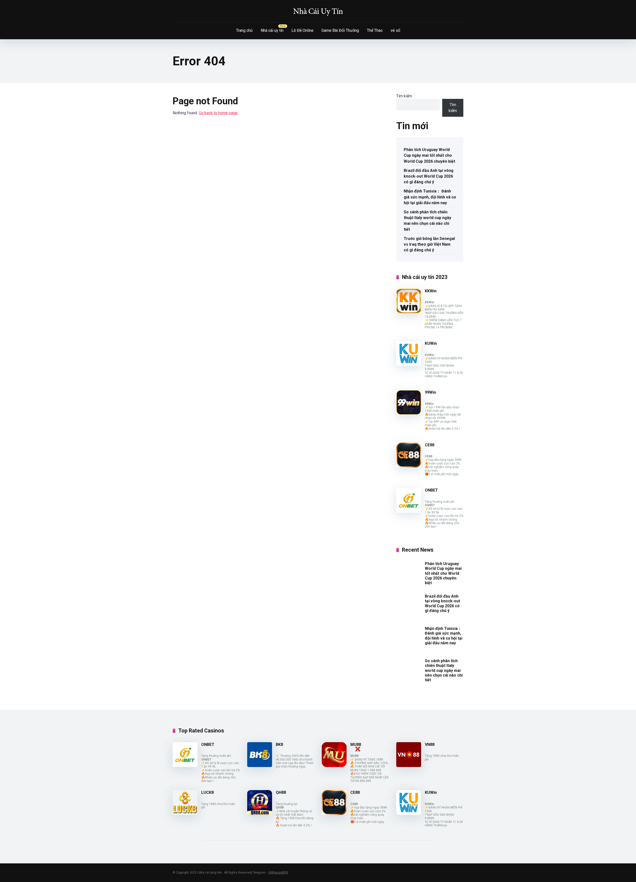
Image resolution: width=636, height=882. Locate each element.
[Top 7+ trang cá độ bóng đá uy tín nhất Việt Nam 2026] (318, 11)
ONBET (431, 490)
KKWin (431, 291)
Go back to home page (218, 113)
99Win (430, 392)
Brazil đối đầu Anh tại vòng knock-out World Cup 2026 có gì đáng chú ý (428, 176)
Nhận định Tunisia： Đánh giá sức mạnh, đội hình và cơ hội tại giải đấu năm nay (430, 197)
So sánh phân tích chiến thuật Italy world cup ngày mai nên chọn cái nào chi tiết (427, 221)
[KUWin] (408, 364)
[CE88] (408, 466)
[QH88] (259, 813)
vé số (395, 30)
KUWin (431, 343)
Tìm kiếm (404, 96)
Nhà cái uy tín (272, 30)
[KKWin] (408, 312)
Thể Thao (375, 30)
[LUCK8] (185, 813)
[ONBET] (408, 511)
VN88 (430, 744)
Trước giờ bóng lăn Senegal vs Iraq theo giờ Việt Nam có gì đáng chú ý (429, 244)
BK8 (279, 744)
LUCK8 (207, 792)
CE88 (429, 445)
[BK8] (259, 765)
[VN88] (408, 765)
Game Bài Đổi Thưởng (340, 30)
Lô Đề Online (302, 30)
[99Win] (408, 413)
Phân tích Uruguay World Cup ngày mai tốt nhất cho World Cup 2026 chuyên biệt (429, 155)
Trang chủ (244, 30)
